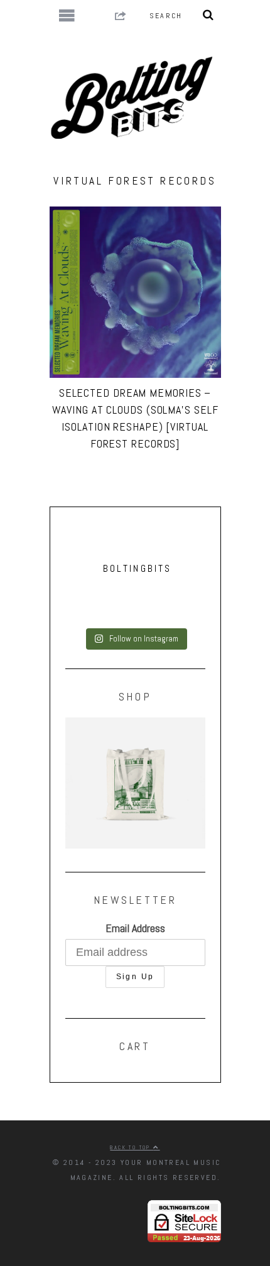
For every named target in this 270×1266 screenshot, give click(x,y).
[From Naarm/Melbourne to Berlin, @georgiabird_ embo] (135, 590)
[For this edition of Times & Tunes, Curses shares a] (135, 620)
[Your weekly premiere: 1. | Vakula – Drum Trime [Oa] (135, 610)
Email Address (135, 928)
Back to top (131, 1147)
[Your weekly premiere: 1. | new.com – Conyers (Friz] (135, 600)
